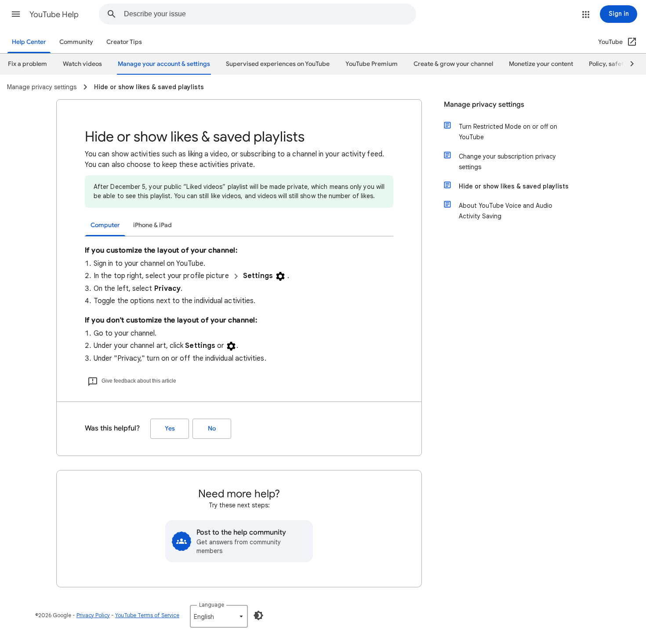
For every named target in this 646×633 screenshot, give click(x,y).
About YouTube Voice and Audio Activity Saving (505, 211)
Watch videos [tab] (82, 64)
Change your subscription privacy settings (507, 161)
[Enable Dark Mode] (258, 615)
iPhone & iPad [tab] (152, 225)
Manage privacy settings (484, 104)
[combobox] (270, 14)
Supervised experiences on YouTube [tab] (278, 64)
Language (211, 604)
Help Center (29, 42)
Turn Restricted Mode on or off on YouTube (508, 132)
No (212, 428)
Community (76, 42)
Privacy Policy (93, 615)
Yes (170, 428)
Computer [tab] (105, 225)
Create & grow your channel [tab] (453, 64)
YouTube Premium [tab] (371, 64)
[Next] (628, 64)
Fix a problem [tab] (27, 64)
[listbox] (219, 616)
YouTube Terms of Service (147, 615)
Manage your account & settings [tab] (164, 64)
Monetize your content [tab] (541, 64)
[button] (15, 14)
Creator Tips (124, 42)
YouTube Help (54, 14)
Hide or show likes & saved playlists (514, 186)
